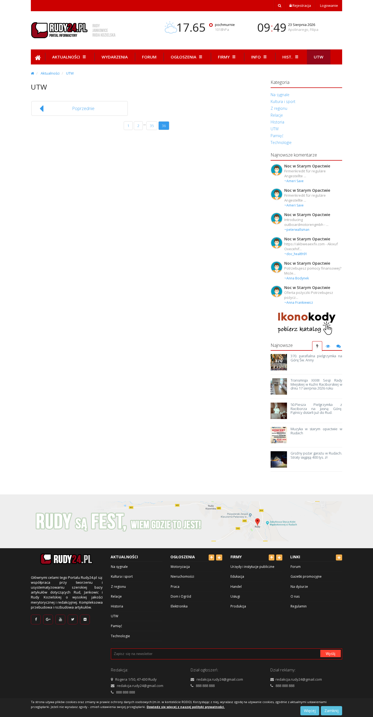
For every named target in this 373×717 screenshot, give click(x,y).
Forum (149, 57)
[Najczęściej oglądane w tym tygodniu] (328, 346)
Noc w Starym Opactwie (307, 166)
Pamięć (277, 135)
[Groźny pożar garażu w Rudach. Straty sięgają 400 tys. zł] (279, 459)
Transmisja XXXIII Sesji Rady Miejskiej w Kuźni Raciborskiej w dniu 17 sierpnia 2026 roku (316, 384)
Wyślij (330, 654)
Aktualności (66, 57)
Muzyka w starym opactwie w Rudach (316, 430)
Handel (236, 586)
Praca (175, 586)
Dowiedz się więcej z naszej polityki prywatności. (186, 707)
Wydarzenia (115, 57)
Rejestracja (301, 5)
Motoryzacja (180, 566)
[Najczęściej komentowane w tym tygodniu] (338, 346)
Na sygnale (280, 94)
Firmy (224, 57)
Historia (277, 122)
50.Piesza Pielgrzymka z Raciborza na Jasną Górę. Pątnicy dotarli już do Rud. (316, 408)
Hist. (288, 57)
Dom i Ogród (181, 596)
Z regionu (279, 108)
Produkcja (238, 606)
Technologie (281, 142)
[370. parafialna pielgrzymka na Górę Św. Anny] (279, 362)
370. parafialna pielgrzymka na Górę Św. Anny (316, 357)
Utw (318, 57)
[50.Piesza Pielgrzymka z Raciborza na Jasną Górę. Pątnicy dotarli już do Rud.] (279, 411)
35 (152, 125)
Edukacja (237, 576)
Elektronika (179, 606)
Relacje (277, 115)
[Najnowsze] (317, 346)
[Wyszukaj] (279, 5)
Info (256, 57)
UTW (70, 73)
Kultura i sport (283, 101)
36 (164, 125)
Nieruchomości (182, 576)
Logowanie (328, 5)
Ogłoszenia (184, 57)
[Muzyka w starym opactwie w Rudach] (279, 435)
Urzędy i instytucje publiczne (252, 566)
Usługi (235, 596)
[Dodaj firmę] (271, 557)
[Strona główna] (32, 73)
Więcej (310, 710)
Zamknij (331, 710)
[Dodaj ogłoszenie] (211, 557)
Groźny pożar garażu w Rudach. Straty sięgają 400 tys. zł (316, 455)
